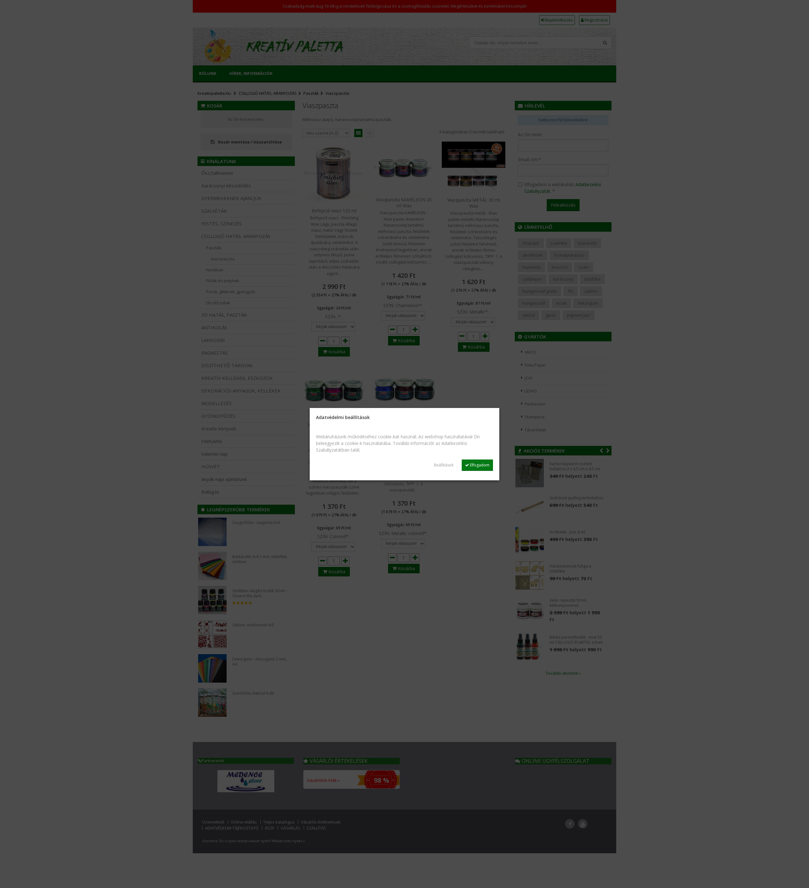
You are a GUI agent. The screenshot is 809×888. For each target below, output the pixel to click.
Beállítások (443, 465)
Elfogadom (479, 465)
